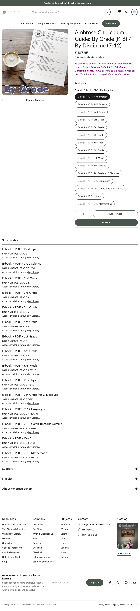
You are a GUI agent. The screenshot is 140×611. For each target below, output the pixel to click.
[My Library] (119, 12)
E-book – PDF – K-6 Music (91, 158)
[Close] (94, 3)
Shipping (79, 57)
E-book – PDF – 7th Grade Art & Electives (98, 173)
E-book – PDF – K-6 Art (89, 196)
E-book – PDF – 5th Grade (91, 127)
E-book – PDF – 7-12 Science (92, 104)
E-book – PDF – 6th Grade (91, 150)
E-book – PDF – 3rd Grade (91, 119)
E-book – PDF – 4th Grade (91, 135)
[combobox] (70, 12)
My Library (33, 257)
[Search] (107, 12)
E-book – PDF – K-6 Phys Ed (92, 165)
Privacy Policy (104, 604)
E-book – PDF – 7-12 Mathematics (95, 204)
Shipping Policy (118, 604)
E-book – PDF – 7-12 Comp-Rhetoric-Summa (100, 188)
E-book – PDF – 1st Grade (90, 142)
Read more (80, 83)
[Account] (126, 12)
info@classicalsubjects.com (96, 524)
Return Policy (132, 604)
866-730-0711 (88, 529)
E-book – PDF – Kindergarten (92, 96)
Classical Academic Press (29, 604)
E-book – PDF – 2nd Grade (91, 112)
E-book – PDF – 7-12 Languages (94, 181)
